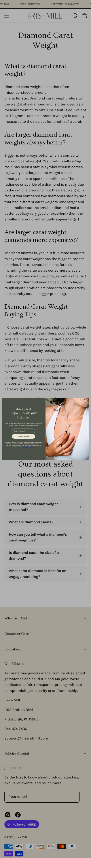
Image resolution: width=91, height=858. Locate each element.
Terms (31, 447)
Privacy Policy (25, 447)
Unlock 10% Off (23, 436)
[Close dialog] (86, 401)
